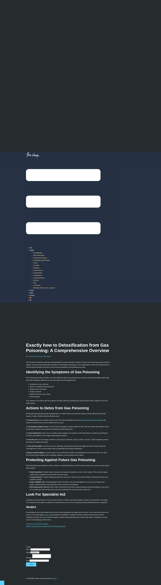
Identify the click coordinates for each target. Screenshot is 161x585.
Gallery (32, 250)
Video (31, 292)
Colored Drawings (38, 277)
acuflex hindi (48, 515)
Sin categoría (48, 356)
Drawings (36, 267)
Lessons (32, 295)
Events (32, 290)
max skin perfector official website (91, 420)
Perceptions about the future (41, 260)
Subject (28, 552)
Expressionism (37, 272)
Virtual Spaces (37, 275)
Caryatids (36, 265)
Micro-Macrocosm (38, 255)
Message (29, 557)
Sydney (54, 578)
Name (28, 560)
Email (28, 549)
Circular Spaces (38, 270)
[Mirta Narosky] (33, 158)
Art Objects (36, 285)
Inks (34, 282)
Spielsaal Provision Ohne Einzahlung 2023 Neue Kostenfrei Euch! (45, 526)
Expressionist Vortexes (40, 257)
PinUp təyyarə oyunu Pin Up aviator (37, 524)
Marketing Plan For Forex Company (44, 287)
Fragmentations (37, 252)
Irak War (36, 280)
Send (31, 564)
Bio (31, 247)
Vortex (35, 262)
